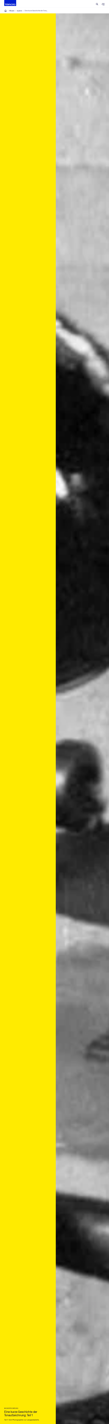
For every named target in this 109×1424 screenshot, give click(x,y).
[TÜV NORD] (5, 10)
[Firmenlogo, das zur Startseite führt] (10, 3)
